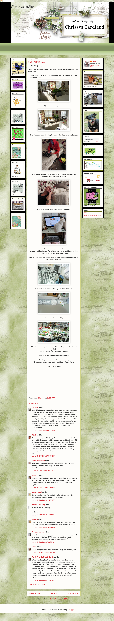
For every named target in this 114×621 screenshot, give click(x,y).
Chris (34, 435)
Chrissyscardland (24, 6)
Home (54, 593)
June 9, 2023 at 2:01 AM (43, 580)
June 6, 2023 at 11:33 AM (43, 527)
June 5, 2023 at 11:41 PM (43, 471)
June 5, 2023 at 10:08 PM (44, 456)
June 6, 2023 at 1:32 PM (43, 542)
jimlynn (35, 475)
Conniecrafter (38, 532)
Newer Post (34, 593)
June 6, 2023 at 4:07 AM (43, 488)
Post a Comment (37, 585)
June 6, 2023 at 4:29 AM (43, 515)
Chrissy (94, 61)
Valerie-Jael (37, 492)
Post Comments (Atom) (60, 599)
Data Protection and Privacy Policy (92, 215)
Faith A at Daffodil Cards (43, 557)
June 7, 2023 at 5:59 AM (43, 552)
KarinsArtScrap (38, 505)
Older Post (73, 593)
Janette (35, 407)
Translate (96, 141)
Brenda (35, 519)
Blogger (71, 610)
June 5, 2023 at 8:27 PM (43, 430)
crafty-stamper (38, 460)
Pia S (34, 547)
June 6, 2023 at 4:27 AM (43, 500)
